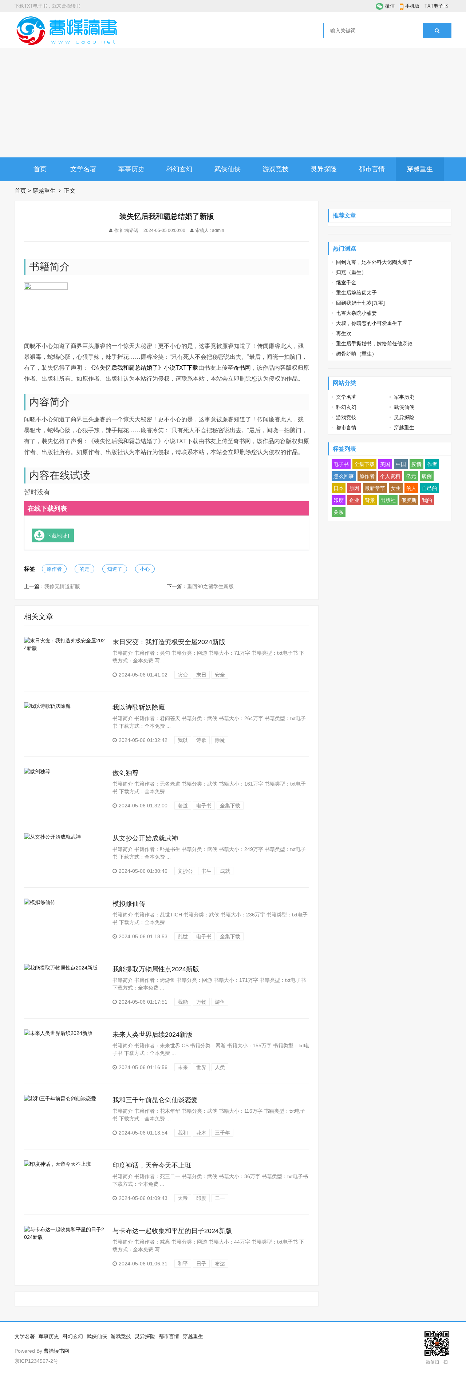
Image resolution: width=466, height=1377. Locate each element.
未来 (183, 1067)
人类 (220, 1067)
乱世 (183, 936)
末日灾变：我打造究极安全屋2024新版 (168, 642)
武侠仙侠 (227, 169)
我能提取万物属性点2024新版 (155, 969)
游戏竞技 (275, 169)
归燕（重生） (351, 272)
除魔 (220, 740)
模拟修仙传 (128, 903)
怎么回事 (343, 476)
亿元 (411, 476)
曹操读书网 (56, 1351)
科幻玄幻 (179, 169)
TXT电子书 (436, 6)
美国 (385, 464)
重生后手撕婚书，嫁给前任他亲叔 (374, 343)
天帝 (183, 1198)
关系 (338, 512)
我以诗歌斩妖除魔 (138, 707)
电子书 (204, 805)
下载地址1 (58, 535)
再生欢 (343, 333)
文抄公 (185, 871)
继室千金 (346, 282)
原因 (354, 488)
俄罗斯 (408, 500)
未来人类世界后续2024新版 (152, 1034)
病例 (427, 476)
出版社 (388, 500)
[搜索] (437, 30)
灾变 (183, 675)
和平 (183, 1263)
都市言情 (372, 169)
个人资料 (390, 476)
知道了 (114, 569)
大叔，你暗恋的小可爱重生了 (369, 323)
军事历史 (131, 169)
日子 (201, 1263)
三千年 (222, 1133)
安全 (220, 675)
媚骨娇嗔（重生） (356, 354)
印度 (201, 1198)
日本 (338, 488)
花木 (201, 1133)
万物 (201, 1002)
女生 (396, 488)
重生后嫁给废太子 (356, 293)
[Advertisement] (233, 103)
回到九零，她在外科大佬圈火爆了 (374, 262)
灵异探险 (324, 169)
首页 (40, 169)
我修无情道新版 (62, 586)
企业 (354, 500)
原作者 (54, 569)
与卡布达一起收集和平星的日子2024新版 (172, 1231)
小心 (145, 569)
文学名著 (83, 169)
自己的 (429, 488)
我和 (183, 1133)
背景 (370, 500)
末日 (201, 675)
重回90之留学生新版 (210, 586)
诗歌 (201, 740)
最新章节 (375, 488)
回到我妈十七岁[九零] (360, 303)
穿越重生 (420, 169)
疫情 (416, 464)
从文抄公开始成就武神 (145, 838)
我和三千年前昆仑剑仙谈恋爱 (155, 1100)
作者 (432, 464)
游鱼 (220, 1002)
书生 (206, 871)
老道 (183, 805)
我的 (427, 500)
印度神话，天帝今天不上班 (151, 1165)
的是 (84, 569)
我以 (183, 740)
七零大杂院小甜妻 (356, 313)
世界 (201, 1067)
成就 (225, 871)
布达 (220, 1263)
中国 (401, 464)
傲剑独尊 (125, 772)
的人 (411, 488)
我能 (183, 1002)
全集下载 (230, 805)
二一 (220, 1198)
